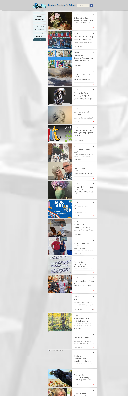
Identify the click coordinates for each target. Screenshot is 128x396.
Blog (39, 39)
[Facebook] (91, 5)
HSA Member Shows (40, 29)
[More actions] (94, 14)
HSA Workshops (39, 33)
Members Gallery (40, 36)
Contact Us (39, 16)
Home (39, 12)
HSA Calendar (39, 23)
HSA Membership (39, 19)
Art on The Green (40, 26)
